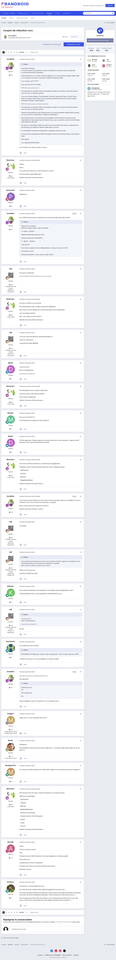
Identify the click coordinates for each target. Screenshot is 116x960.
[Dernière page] (26, 52)
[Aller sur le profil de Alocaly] (11, 848)
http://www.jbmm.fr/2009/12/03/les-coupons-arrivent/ (35, 276)
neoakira (13, 35)
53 (11, 781)
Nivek (10, 740)
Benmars (10, 160)
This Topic (105, 13)
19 (11, 379)
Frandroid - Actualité (9, 13)
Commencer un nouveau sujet (52, 44)
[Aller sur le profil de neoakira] (5, 37)
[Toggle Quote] (22, 64)
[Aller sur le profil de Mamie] (11, 419)
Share (66, 36)
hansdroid (10, 642)
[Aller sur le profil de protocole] (11, 197)
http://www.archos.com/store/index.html (36, 104)
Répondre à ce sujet (73, 44)
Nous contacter (67, 955)
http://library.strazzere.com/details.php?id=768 (33, 676)
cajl (10, 269)
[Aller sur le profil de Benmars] (11, 167)
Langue (40, 955)
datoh (10, 363)
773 (11, 756)
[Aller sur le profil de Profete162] (103, 65)
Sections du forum (37, 13)
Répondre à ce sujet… (19, 929)
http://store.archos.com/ (32, 88)
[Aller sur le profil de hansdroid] (11, 648)
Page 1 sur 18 (34, 52)
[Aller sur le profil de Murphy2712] (11, 772)
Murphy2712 (10, 766)
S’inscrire (110, 5)
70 (11, 602)
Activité (57, 13)
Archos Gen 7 (27, 37)
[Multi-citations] (20, 153)
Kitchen (10, 882)
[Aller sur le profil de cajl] (11, 275)
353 (11, 75)
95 (11, 206)
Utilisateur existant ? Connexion (93, 5)
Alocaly (10, 842)
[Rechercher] (113, 13)
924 (11, 729)
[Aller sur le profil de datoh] (11, 369)
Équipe (11, 18)
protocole (10, 190)
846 (11, 176)
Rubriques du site (23, 13)
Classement (66, 13)
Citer (25, 153)
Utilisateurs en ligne (22, 18)
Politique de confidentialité (53, 955)
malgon (10, 714)
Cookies (75, 955)
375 (11, 858)
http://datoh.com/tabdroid (27, 373)
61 (11, 657)
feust (93, 65)
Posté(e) (27, 59)
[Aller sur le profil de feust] (89, 65)
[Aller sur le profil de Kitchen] (11, 888)
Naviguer (49, 13)
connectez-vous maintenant (64, 922)
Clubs (32, 18)
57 (11, 898)
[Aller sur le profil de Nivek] (11, 747)
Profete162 (109, 65)
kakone (10, 586)
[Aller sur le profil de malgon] (11, 720)
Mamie (10, 413)
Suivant (21, 52)
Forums (4, 18)
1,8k (11, 284)
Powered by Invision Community (58, 957)
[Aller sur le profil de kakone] (11, 593)
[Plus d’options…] (80, 59)
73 (11, 429)
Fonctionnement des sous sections (98, 40)
